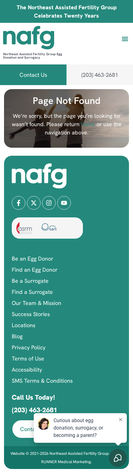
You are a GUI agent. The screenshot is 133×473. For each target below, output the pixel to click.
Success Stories (31, 314)
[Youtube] (64, 203)
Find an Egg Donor (35, 269)
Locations (23, 325)
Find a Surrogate (32, 291)
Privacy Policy (28, 347)
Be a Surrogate (30, 280)
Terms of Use (28, 358)
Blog (17, 336)
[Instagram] (49, 203)
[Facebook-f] (18, 203)
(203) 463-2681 (34, 409)
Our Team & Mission (36, 302)
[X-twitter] (34, 203)
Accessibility (27, 369)
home (87, 124)
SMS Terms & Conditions (42, 380)
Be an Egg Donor (32, 258)
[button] (125, 39)
